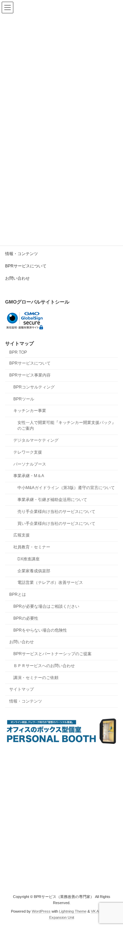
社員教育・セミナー (31, 547)
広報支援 (21, 535)
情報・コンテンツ (21, 253)
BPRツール (23, 399)
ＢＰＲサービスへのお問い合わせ (44, 665)
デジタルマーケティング (35, 440)
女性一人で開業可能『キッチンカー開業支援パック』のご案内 (66, 426)
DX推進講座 (28, 559)
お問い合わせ (17, 278)
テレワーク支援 (27, 452)
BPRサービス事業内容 (30, 375)
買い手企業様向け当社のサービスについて (56, 523)
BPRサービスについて (25, 266)
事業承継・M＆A (28, 476)
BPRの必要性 (25, 618)
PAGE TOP (113, 892)
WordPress (41, 911)
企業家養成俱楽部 (33, 571)
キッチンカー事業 (29, 411)
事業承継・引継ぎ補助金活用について (52, 499)
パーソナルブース (29, 464)
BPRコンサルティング (34, 387)
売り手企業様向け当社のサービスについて (56, 511)
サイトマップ (21, 689)
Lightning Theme (72, 911)
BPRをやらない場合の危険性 (40, 630)
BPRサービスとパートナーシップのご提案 (52, 654)
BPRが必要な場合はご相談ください (46, 606)
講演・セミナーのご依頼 (35, 677)
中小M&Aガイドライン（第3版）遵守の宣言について (66, 488)
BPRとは (17, 594)
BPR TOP (18, 352)
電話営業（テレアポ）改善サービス (50, 582)
